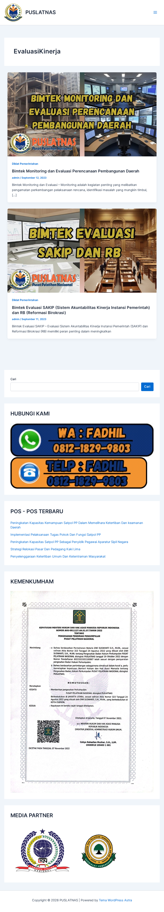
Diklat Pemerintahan (25, 163)
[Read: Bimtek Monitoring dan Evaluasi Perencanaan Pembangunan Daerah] (82, 114)
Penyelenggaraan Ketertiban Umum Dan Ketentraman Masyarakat (57, 556)
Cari (13, 379)
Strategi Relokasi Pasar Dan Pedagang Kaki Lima (45, 549)
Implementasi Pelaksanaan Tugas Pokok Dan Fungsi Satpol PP (55, 535)
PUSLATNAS (40, 12)
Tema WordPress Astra (115, 900)
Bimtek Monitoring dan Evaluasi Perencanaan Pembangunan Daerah (75, 171)
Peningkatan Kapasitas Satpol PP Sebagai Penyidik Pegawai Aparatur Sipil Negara (69, 542)
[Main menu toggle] (155, 12)
